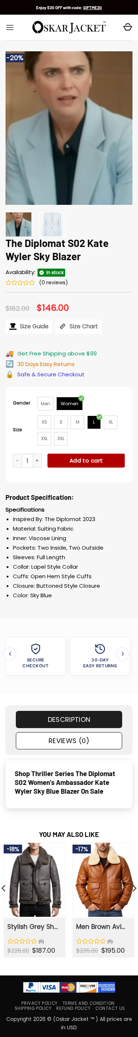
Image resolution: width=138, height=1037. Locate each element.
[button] (10, 27)
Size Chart (83, 326)
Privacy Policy (39, 1003)
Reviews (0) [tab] (69, 740)
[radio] (45, 403)
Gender (22, 403)
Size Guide (33, 326)
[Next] (120, 128)
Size (17, 429)
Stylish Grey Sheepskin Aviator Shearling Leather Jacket (34, 927)
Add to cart (86, 460)
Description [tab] (69, 719)
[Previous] (17, 128)
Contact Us (110, 1008)
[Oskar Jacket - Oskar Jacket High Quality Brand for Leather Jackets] (69, 27)
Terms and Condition (89, 1003)
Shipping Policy (33, 1008)
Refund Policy (73, 1008)
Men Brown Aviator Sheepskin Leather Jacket (103, 927)
